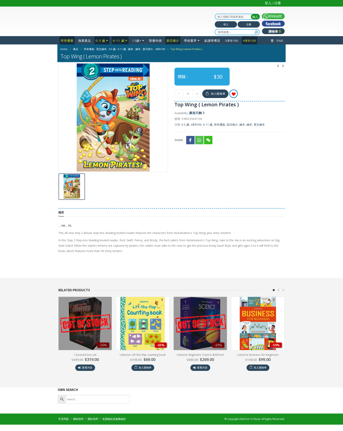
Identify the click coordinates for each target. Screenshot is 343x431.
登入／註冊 (273, 3)
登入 (225, 24)
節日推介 (173, 40)
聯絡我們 (78, 419)
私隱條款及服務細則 (114, 419)
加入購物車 (218, 93)
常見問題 (63, 419)
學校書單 (190, 40)
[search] (256, 32)
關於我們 (93, 419)
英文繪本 (259, 124)
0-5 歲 (100, 40)
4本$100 (249, 40)
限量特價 (155, 40)
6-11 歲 (118, 40)
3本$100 (231, 40)
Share (178, 140)
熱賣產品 (84, 40)
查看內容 (87, 367)
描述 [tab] (61, 212)
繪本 (242, 124)
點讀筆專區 (212, 40)
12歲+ (136, 40)
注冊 (248, 24)
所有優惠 (67, 40)
